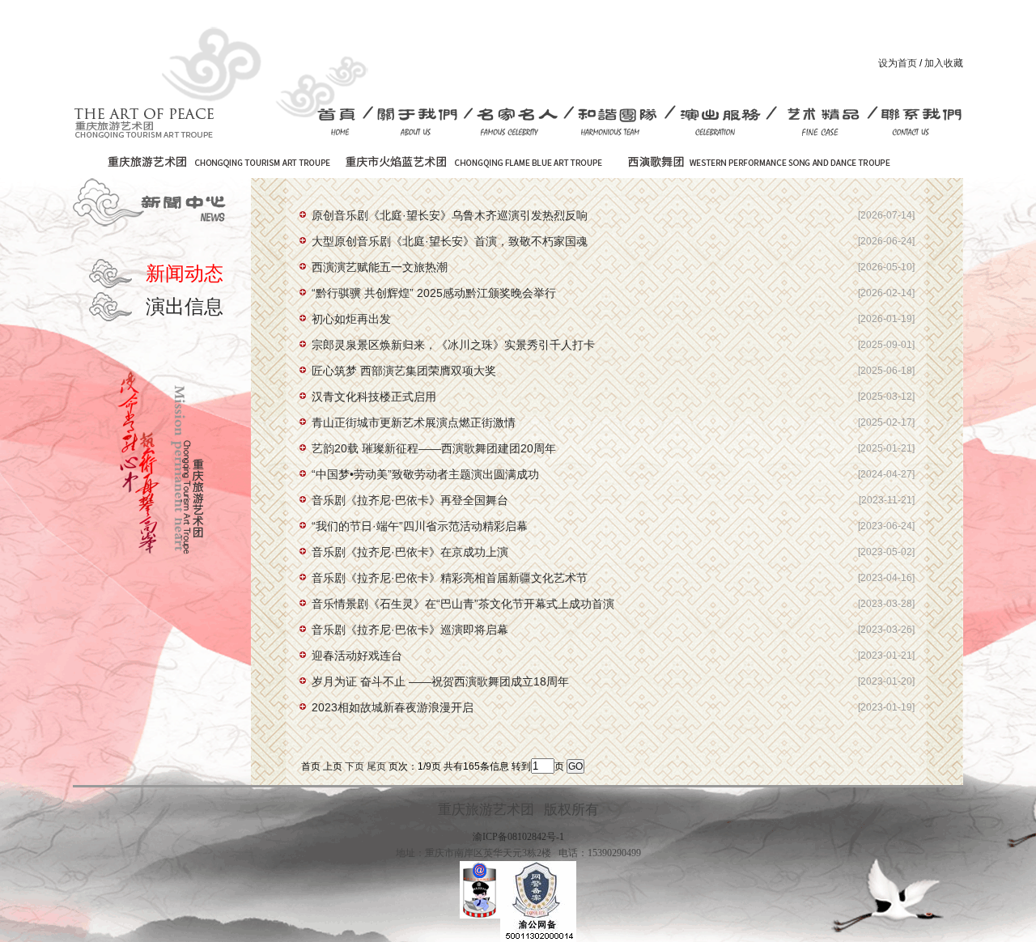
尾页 (376, 766)
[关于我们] (418, 121)
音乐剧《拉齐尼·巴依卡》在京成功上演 (410, 551)
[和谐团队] (620, 121)
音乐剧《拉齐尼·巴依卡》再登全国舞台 (410, 500)
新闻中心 (154, 202)
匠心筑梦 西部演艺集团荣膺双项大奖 (404, 370)
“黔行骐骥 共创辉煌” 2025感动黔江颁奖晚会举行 (434, 292)
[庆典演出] (721, 121)
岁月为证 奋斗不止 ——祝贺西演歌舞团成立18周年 (440, 681)
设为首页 (897, 63)
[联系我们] (918, 121)
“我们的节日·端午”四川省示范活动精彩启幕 (420, 526)
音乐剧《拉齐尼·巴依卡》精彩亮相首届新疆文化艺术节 (450, 577)
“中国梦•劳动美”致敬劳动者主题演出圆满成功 (425, 474)
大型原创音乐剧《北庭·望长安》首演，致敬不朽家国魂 (450, 241)
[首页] (342, 121)
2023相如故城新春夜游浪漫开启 (392, 707)
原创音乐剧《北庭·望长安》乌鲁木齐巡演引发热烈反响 (450, 215)
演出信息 (184, 306)
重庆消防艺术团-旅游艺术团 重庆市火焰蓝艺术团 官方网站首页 (180, 76)
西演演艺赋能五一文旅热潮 (380, 267)
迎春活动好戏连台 (357, 655)
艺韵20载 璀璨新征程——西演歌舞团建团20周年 (434, 448)
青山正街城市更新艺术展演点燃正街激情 (414, 422)
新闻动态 (184, 273)
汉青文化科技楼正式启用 (374, 396)
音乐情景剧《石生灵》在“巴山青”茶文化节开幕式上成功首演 (463, 603)
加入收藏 (943, 63)
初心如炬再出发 (351, 318)
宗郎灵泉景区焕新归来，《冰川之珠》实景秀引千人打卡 (453, 344)
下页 (354, 766)
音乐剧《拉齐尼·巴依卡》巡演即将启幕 (410, 629)
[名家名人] (519, 121)
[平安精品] (822, 121)
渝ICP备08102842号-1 (518, 836)
